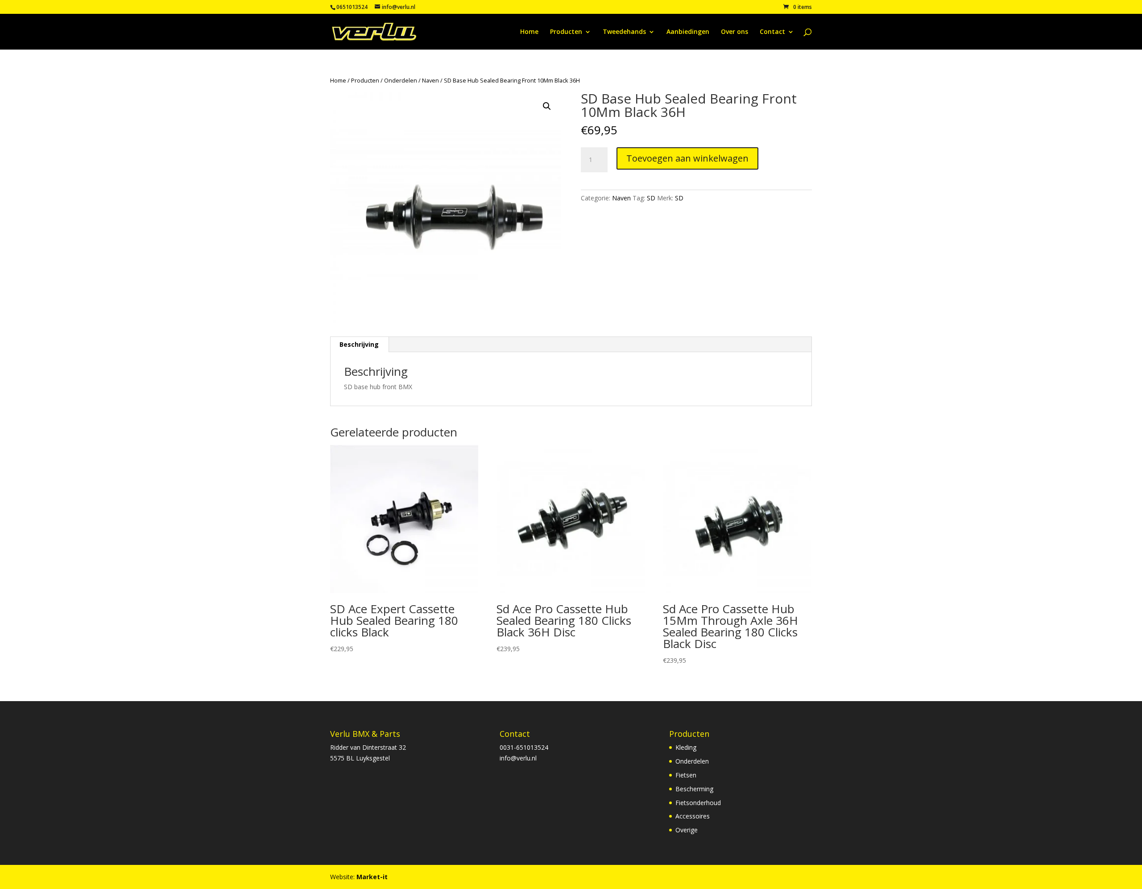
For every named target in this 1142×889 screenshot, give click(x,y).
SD (651, 198)
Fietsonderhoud (698, 802)
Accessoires (692, 816)
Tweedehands (624, 32)
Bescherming (694, 789)
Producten (566, 32)
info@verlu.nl (518, 758)
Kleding (685, 747)
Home (529, 32)
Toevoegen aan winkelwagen (687, 158)
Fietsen (685, 775)
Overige (686, 830)
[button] (547, 106)
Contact (772, 32)
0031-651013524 (524, 747)
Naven (430, 80)
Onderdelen (400, 80)
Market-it (372, 876)
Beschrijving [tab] (359, 344)
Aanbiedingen (687, 32)
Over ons (734, 32)
